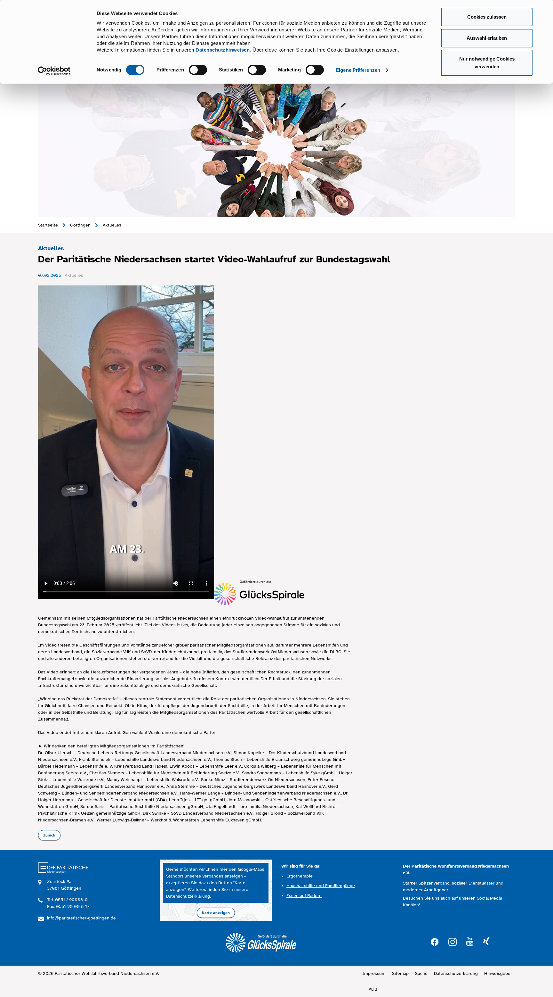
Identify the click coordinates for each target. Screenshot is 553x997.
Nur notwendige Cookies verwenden (487, 62)
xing (486, 942)
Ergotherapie (299, 876)
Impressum (374, 973)
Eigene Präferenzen (358, 70)
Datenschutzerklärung (188, 896)
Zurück (49, 835)
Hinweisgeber (498, 973)
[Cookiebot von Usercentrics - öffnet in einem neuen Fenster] (54, 71)
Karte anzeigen (216, 912)
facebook (434, 941)
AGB (373, 989)
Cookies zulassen (487, 17)
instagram (452, 941)
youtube (469, 942)
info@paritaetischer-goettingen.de (81, 917)
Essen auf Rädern (304, 895)
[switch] (198, 70)
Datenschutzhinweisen (223, 50)
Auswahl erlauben (487, 38)
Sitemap (400, 973)
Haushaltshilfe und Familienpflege (320, 885)
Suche (421, 973)
